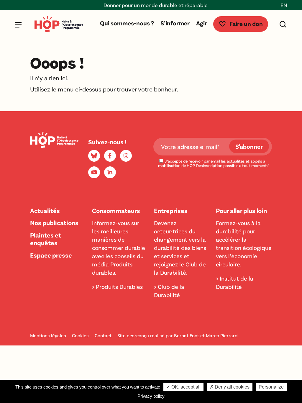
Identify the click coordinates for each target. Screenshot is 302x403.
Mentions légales (48, 335)
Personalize (271, 386)
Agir (201, 23)
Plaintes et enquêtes (45, 238)
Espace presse (51, 255)
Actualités (45, 210)
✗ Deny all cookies (230, 386)
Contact (103, 335)
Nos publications (54, 222)
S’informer (175, 23)
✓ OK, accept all (183, 386)
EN (283, 5)
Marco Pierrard (221, 335)
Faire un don (245, 23)
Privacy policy (151, 396)
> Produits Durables (117, 286)
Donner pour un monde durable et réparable (152, 5)
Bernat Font (186, 335)
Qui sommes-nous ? (127, 23)
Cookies (80, 335)
